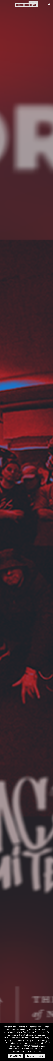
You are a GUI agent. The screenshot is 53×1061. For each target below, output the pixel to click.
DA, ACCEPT (15, 1056)
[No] (49, 1042)
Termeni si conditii (35, 1056)
